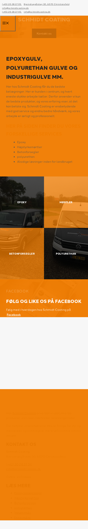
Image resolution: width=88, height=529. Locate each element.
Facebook (14, 314)
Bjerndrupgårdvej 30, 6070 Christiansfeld (46, 4)
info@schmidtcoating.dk (15, 7)
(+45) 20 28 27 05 (12, 4)
